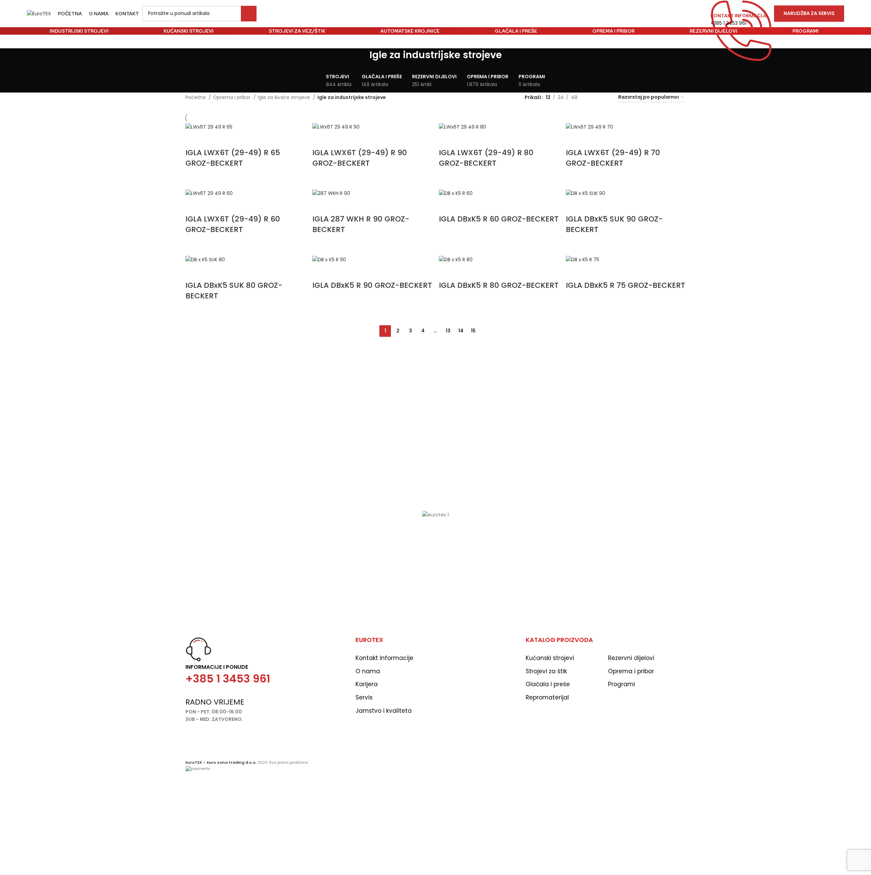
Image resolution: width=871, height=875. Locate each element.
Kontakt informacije (384, 658)
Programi (621, 684)
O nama (368, 671)
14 (460, 330)
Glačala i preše (548, 684)
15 (473, 330)
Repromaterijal (547, 697)
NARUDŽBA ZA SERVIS (809, 13)
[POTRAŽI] (249, 13)
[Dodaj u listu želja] (193, 139)
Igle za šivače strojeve (284, 97)
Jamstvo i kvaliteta (384, 711)
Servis (364, 697)
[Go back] (360, 58)
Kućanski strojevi (550, 658)
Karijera (367, 684)
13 (448, 330)
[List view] (593, 97)
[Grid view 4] (604, 97)
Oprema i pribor (232, 97)
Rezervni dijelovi (631, 658)
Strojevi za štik (546, 671)
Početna (196, 97)
